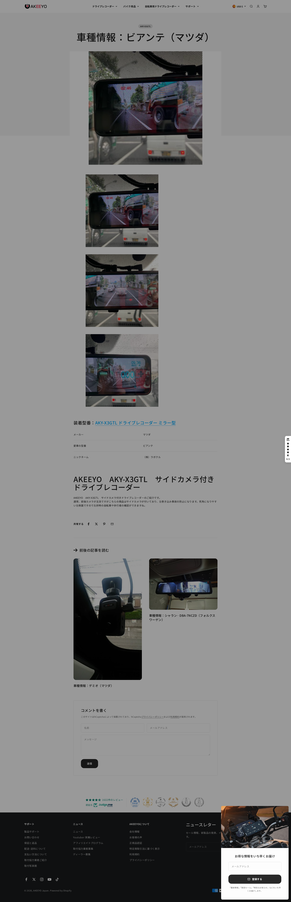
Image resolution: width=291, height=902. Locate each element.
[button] (288, 449)
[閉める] (282, 812)
